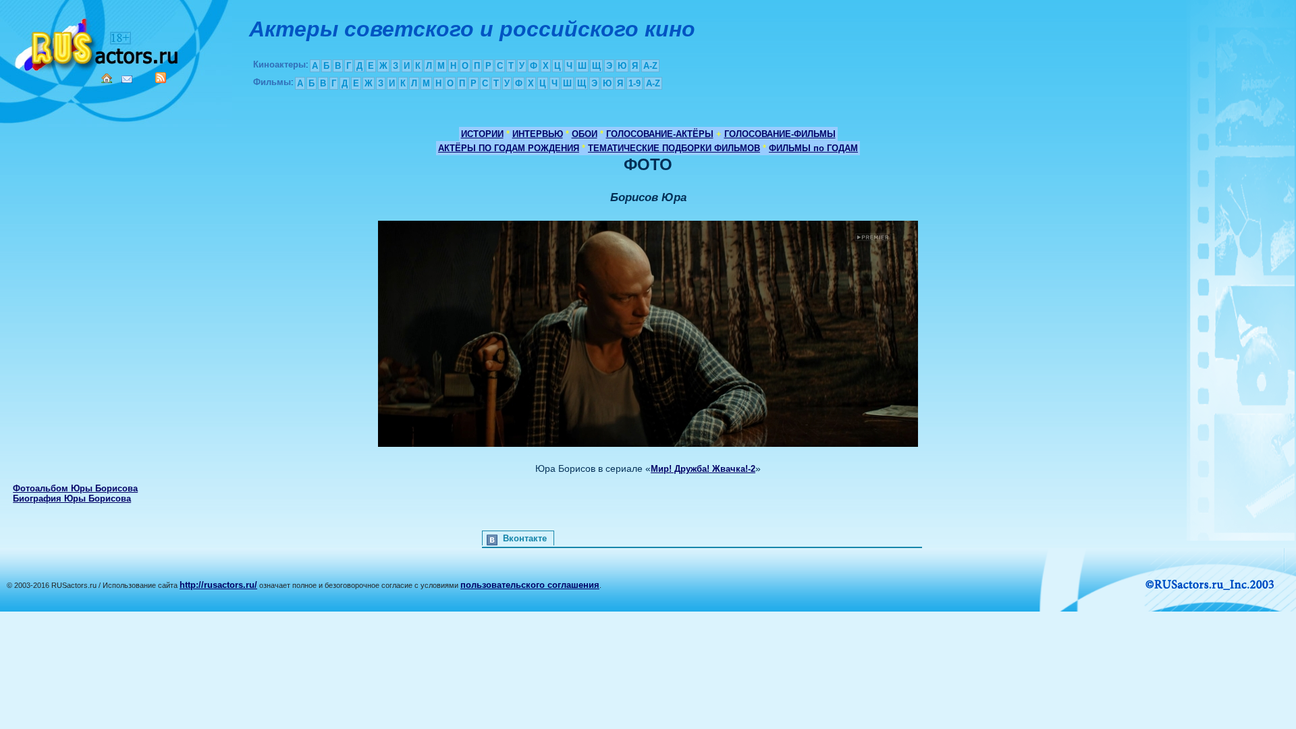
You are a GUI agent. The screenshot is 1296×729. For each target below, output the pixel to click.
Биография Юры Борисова (72, 498)
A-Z (650, 66)
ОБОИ (584, 134)
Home (106, 78)
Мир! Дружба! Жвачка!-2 (703, 469)
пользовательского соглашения (529, 585)
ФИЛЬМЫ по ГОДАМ (813, 148)
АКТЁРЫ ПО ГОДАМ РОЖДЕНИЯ (508, 148)
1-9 (634, 83)
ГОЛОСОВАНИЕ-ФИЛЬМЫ (780, 134)
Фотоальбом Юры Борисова (75, 488)
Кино (98, 42)
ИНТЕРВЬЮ (537, 134)
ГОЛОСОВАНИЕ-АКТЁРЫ (659, 134)
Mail (127, 79)
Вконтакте (525, 538)
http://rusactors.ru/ (218, 585)
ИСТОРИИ (482, 134)
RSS (160, 77)
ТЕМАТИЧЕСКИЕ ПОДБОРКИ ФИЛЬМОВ (674, 148)
